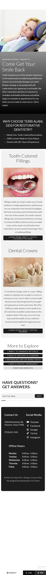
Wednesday (14, 460)
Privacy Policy (36, 478)
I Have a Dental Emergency (23, 364)
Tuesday (13, 456)
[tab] (3, 400)
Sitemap (26, 478)
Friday (12, 467)
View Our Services (23, 368)
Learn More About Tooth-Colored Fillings (23, 238)
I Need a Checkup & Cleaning (23, 356)
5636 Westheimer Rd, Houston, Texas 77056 (14, 423)
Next (39, 396)
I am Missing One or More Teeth (23, 360)
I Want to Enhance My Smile (23, 351)
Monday (13, 453)
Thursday (13, 463)
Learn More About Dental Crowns (23, 331)
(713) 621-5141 (11, 432)
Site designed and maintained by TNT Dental (23, 481)
